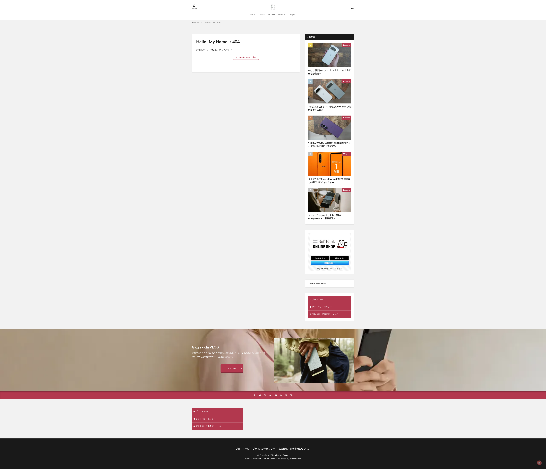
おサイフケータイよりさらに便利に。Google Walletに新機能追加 (326, 217)
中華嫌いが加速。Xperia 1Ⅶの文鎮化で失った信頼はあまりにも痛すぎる (329, 144)
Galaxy (261, 14)
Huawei (271, 14)
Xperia (251, 14)
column (347, 81)
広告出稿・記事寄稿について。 (326, 314)
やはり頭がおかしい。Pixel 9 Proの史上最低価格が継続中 (329, 72)
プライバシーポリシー (322, 307)
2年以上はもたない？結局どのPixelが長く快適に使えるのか (329, 108)
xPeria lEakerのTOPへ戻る (246, 57)
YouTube (232, 368)
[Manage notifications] (539, 462)
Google (291, 14)
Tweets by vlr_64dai (317, 283)
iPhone (281, 14)
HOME (197, 23)
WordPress (295, 458)
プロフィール (318, 299)
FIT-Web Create (268, 458)
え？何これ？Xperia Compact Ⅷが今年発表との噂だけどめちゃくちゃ (329, 180)
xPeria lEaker (281, 455)
